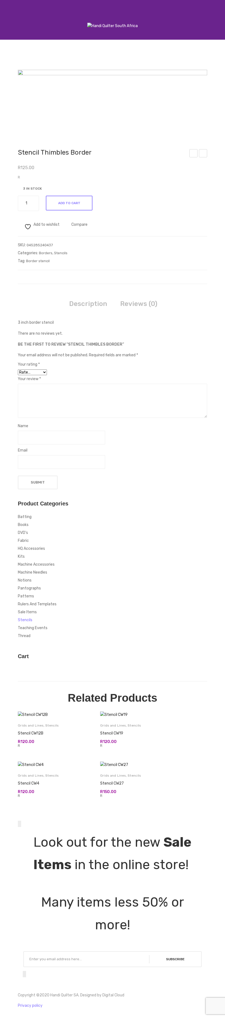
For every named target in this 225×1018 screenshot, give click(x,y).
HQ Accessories (31, 548)
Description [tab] (88, 303)
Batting (25, 516)
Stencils (61, 253)
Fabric (23, 540)
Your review (29, 379)
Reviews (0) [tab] (138, 303)
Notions (25, 580)
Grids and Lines (31, 725)
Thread (24, 636)
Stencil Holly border (194, 154)
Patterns (26, 596)
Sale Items (27, 612)
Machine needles (32, 572)
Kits (21, 556)
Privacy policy (30, 1005)
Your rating (29, 364)
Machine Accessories (36, 564)
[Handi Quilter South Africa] (112, 26)
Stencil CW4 (28, 783)
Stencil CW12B (30, 733)
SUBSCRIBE (175, 959)
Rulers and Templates (37, 604)
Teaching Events (32, 628)
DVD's (23, 532)
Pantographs (29, 588)
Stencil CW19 (111, 733)
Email (22, 450)
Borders (45, 253)
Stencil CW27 (112, 783)
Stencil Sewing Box (203, 154)
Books (23, 524)
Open (10, 19)
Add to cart (69, 203)
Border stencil (38, 261)
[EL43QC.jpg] (112, 101)
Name (23, 426)
